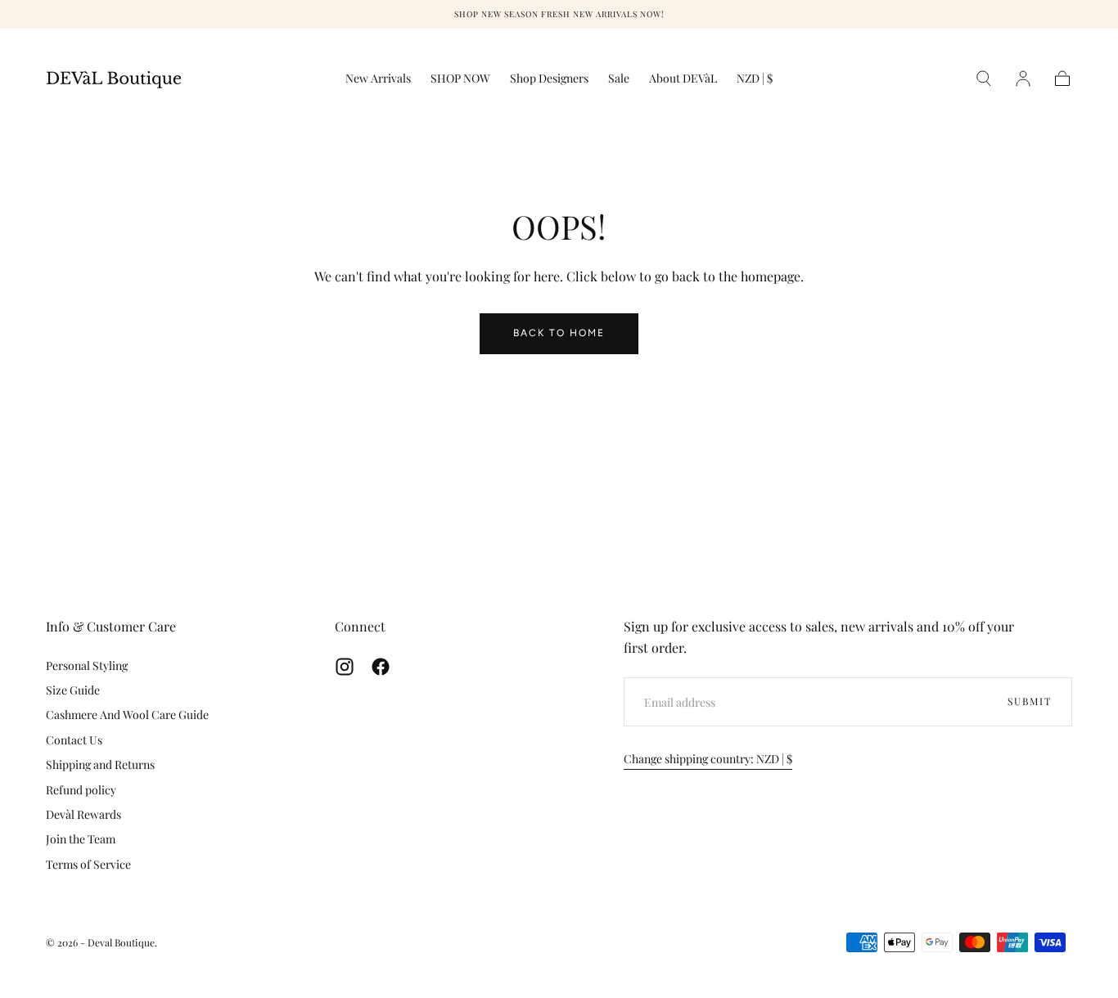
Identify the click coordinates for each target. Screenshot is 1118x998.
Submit (1030, 701)
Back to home (559, 333)
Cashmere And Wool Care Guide (127, 714)
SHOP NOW (460, 79)
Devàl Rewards (83, 814)
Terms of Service (88, 864)
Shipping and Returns (100, 764)
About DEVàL (683, 79)
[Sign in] (1023, 78)
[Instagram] (345, 667)
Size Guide (73, 690)
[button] (755, 81)
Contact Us (74, 740)
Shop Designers (549, 79)
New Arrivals (378, 79)
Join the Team (80, 839)
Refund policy (81, 790)
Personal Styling (87, 665)
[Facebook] (381, 667)
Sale (618, 79)
